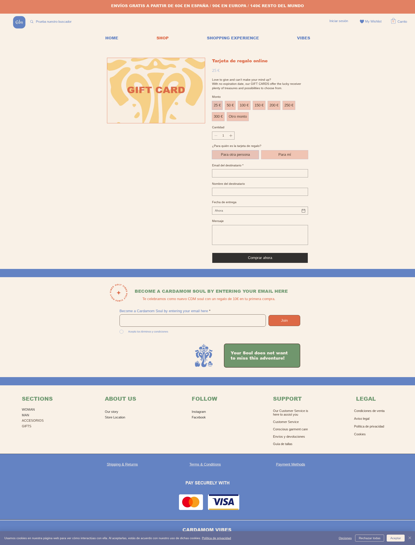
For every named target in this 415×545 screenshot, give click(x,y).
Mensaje (218, 221)
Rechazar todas (369, 538)
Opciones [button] (345, 538)
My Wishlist (373, 21)
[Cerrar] (409, 538)
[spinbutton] (223, 135)
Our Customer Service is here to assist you (290, 412)
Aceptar (395, 538)
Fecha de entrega (224, 202)
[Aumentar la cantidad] (231, 135)
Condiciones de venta (369, 411)
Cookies (360, 434)
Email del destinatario (227, 165)
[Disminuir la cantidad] (215, 135)
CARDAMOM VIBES (206, 530)
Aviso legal (361, 418)
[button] (393, 21)
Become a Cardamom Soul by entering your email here (164, 311)
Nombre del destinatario (228, 183)
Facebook (199, 417)
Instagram (199, 411)
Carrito (402, 21)
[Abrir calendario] (303, 210)
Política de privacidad (369, 426)
